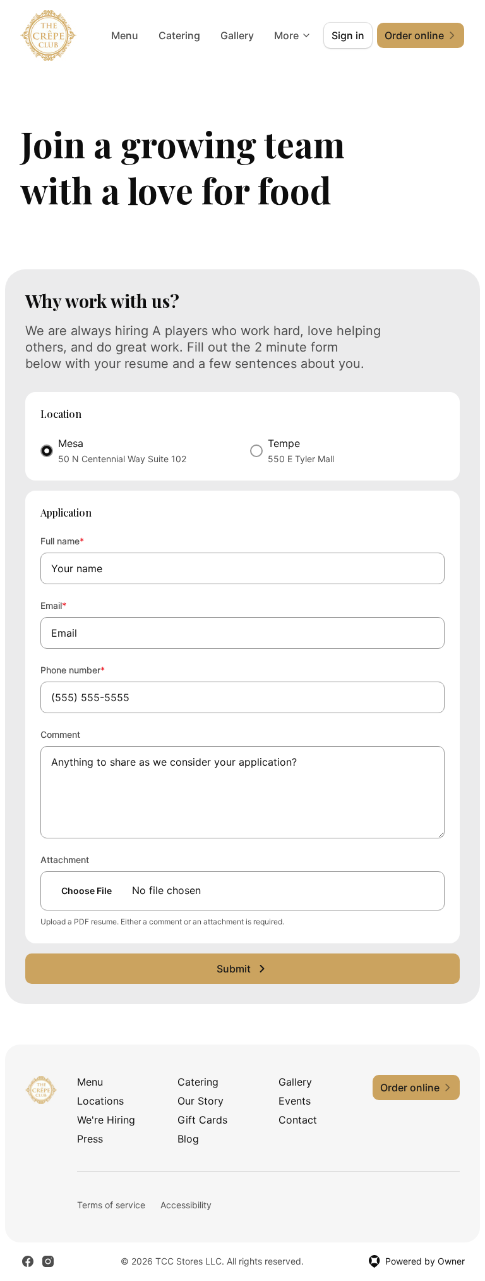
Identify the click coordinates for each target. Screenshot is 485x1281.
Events (294, 1100)
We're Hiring (106, 1119)
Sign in (348, 35)
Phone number (89, 669)
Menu (124, 35)
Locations (100, 1100)
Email (70, 605)
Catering (179, 35)
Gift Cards (202, 1119)
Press (90, 1138)
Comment (60, 734)
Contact (297, 1119)
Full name (79, 540)
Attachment (64, 859)
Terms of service (111, 1204)
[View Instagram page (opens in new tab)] (48, 1261)
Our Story (200, 1100)
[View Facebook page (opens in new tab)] (27, 1261)
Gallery (237, 35)
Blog (188, 1138)
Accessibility (186, 1204)
